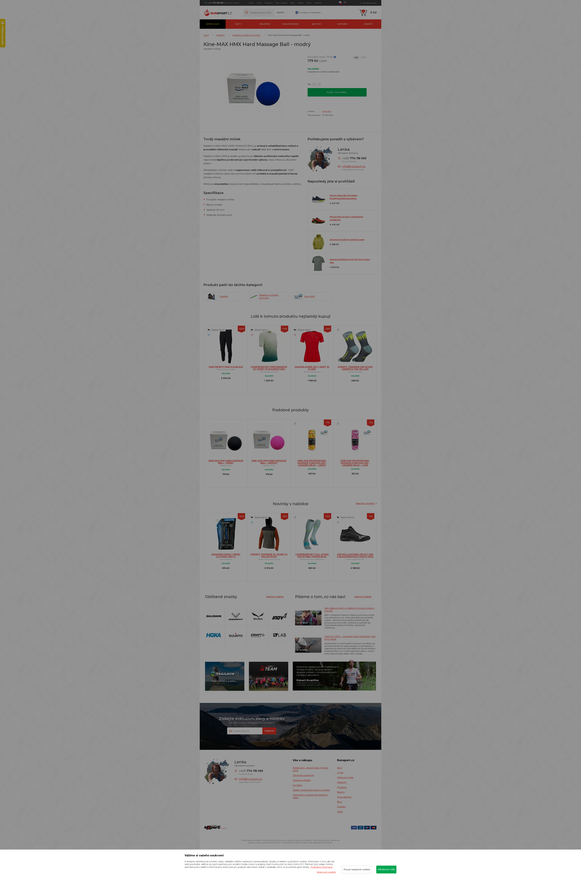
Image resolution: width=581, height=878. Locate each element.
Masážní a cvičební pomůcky (246, 35)
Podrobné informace (321, 867)
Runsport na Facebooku (310, 12)
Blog (292, 3)
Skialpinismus (290, 24)
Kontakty (297, 785)
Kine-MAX (326, 111)
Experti (300, 3)
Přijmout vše (386, 869)
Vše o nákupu (281, 3)
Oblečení (264, 24)
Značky (368, 24)
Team (309, 3)
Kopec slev (212, 24)
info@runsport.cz (353, 166)
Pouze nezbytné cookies (357, 869)
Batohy (316, 24)
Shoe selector (344, 797)
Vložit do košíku (337, 92)
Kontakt (318, 3)
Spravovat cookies (326, 872)
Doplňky (342, 24)
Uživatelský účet (370, 3)
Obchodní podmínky (303, 775)
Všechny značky (275, 596)
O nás (258, 3)
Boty (238, 24)
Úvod (251, 3)
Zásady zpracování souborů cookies (311, 790)
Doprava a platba (301, 780)
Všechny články (362, 596)
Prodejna (268, 3)
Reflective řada (345, 777)
